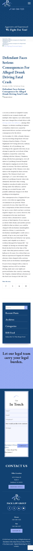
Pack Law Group (20, 86)
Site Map (13, 542)
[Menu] (28, 3)
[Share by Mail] (26, 286)
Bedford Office (17, 487)
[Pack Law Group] (13, 3)
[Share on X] (12, 286)
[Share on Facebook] (6, 286)
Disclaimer (8, 445)
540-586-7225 (18, 9)
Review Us (16, 531)
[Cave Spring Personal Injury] (14, 49)
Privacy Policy (21, 542)
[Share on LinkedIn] (19, 286)
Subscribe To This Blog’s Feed (15, 337)
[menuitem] (28, 3)
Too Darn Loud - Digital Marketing (14, 544)
